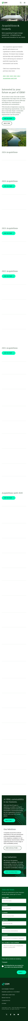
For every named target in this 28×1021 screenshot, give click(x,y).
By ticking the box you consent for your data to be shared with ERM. (14, 966)
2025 (4, 76)
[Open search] (20, 2)
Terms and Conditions (8, 994)
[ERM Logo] (4, 2)
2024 (7, 76)
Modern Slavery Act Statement (11, 991)
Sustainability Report (8, 989)
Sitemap (4, 1003)
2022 (15, 76)
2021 (18, 76)
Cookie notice (6, 1000)
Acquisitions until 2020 (10, 78)
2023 (11, 76)
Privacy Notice (6, 997)
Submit (21, 972)
